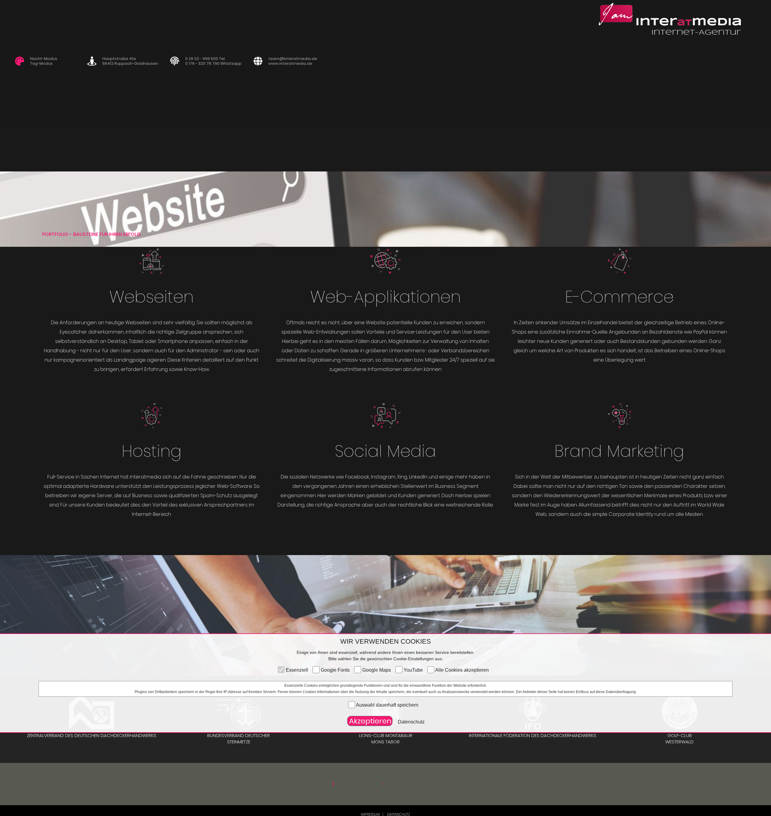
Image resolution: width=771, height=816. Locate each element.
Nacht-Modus (43, 58)
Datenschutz (411, 721)
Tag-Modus (41, 63)
